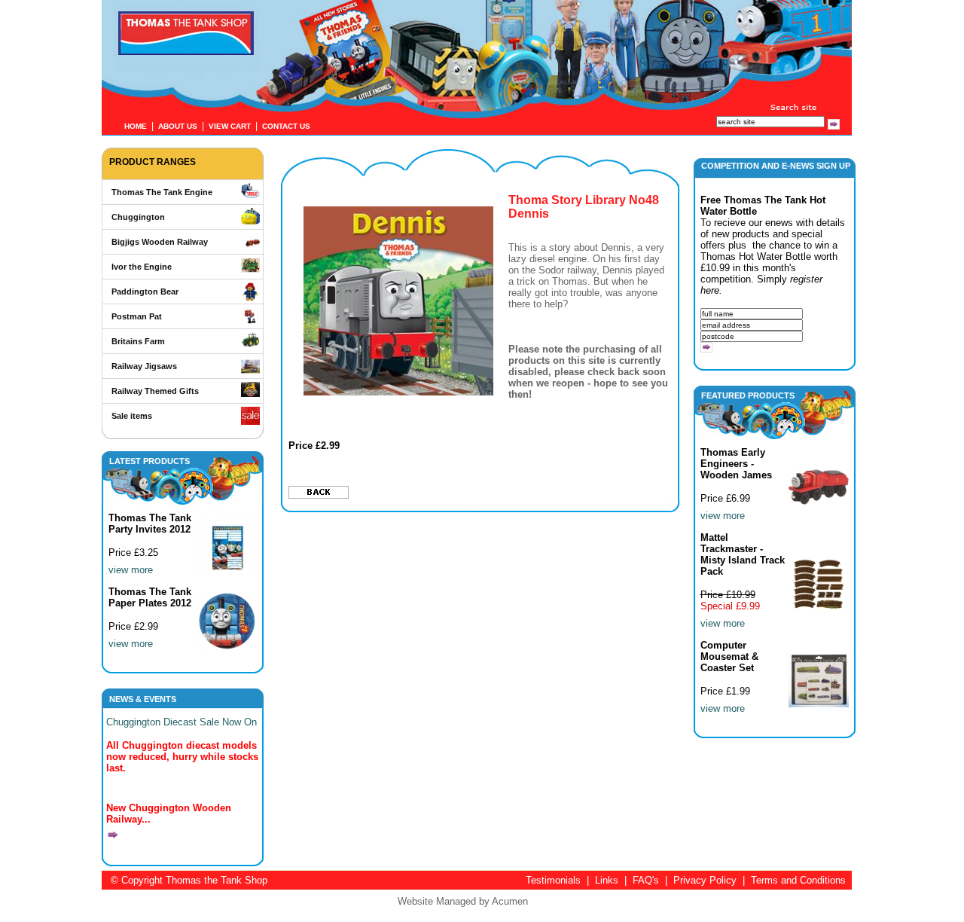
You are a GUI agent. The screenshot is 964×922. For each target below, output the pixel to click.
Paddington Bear (144, 291)
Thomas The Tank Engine (161, 192)
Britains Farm (138, 341)
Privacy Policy (705, 880)
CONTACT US (286, 126)
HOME (135, 126)
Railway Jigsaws (144, 366)
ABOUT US (177, 126)
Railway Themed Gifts (155, 390)
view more (130, 569)
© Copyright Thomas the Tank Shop (189, 880)
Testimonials (553, 880)
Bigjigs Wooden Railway (159, 241)
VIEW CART (230, 126)
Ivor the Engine (141, 266)
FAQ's (646, 880)
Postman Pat (136, 316)
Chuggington (138, 216)
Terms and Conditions (798, 880)
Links (606, 880)
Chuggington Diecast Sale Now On (181, 722)
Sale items (131, 415)
